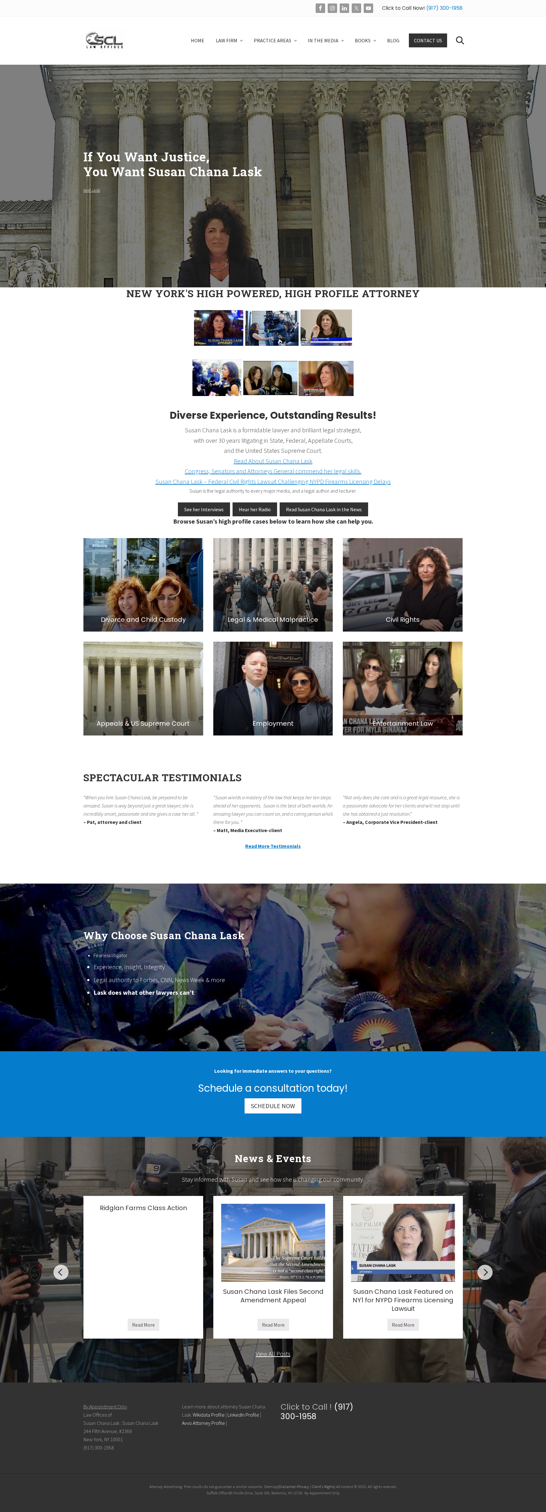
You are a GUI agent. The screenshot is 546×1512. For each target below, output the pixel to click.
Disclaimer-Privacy (294, 1486)
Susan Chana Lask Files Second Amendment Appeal (273, 1296)
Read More (143, 1326)
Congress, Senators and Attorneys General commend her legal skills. (273, 471)
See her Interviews (204, 509)
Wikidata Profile (209, 1415)
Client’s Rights (323, 1486)
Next (485, 1272)
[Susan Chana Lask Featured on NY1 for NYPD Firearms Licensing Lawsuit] (403, 1243)
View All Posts (273, 1354)
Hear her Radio (255, 509)
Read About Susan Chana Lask (273, 461)
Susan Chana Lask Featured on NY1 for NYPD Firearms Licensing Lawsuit (403, 1300)
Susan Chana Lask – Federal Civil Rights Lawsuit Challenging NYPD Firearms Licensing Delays (273, 481)
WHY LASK (91, 190)
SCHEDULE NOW (273, 1106)
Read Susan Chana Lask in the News (324, 509)
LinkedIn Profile (243, 1415)
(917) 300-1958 (444, 8)
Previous (61, 1272)
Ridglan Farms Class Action (143, 1207)
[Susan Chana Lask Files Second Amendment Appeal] (273, 1243)
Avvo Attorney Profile (203, 1423)
